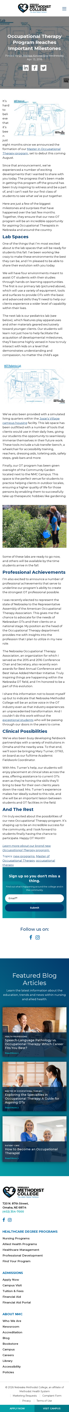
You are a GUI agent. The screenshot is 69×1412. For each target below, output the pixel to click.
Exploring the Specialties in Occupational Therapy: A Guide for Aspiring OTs (32, 1098)
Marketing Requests (25, 1395)
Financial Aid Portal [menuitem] (17, 1302)
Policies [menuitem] (8, 1372)
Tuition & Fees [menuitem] (13, 1291)
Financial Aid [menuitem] (12, 1296)
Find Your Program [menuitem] (16, 1261)
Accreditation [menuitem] (12, 1332)
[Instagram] (10, 1220)
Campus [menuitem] (9, 1349)
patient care (12, 1146)
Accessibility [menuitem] (12, 1366)
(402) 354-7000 (13, 1211)
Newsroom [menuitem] (11, 1326)
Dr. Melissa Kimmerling (33, 55)
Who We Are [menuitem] (12, 1321)
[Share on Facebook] (35, 68)
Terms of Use (44, 1400)
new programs (24, 856)
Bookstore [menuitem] (10, 1343)
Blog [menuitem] (6, 1338)
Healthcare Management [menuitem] (21, 1249)
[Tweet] (43, 68)
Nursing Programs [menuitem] (16, 1238)
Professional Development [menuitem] (23, 1255)
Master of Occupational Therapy (23, 1091)
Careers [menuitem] (8, 1355)
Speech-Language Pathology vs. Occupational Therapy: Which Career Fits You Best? (34, 1044)
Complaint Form (51, 1395)
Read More (11, 1053)
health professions (16, 1037)
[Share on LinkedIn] (26, 68)
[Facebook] (4, 1220)
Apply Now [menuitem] (11, 1279)
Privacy (26, 1400)
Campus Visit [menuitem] (12, 1285)
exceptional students (18, 720)
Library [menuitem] (8, 1361)
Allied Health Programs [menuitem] (20, 1244)
